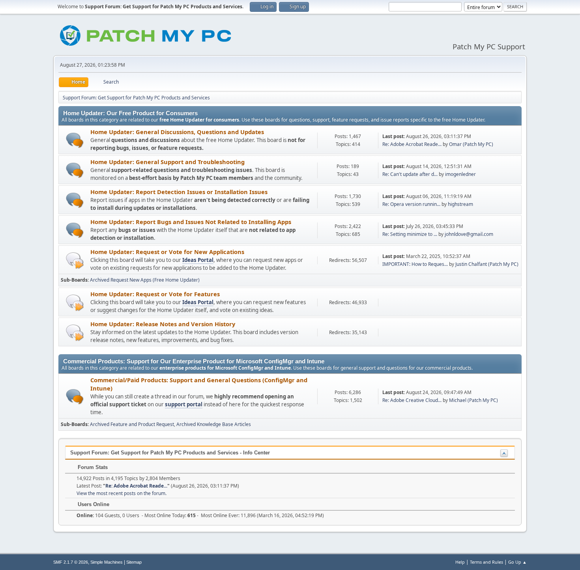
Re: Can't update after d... (410, 174)
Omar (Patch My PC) (471, 144)
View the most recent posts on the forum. (122, 493)
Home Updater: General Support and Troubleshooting (167, 162)
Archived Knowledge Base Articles (213, 424)
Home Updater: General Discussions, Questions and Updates (177, 132)
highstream (460, 204)
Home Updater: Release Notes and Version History (162, 324)
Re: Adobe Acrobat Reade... (412, 144)
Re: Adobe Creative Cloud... (412, 400)
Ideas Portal (197, 260)
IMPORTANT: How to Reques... (415, 264)
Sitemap (134, 562)
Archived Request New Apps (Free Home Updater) (145, 280)
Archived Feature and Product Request (132, 424)
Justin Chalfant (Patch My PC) (486, 264)
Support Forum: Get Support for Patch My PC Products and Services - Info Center (170, 453)
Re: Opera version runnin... (411, 204)
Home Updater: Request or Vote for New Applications (167, 252)
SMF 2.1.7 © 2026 (70, 562)
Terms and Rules (486, 562)
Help (460, 562)
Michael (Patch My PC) (473, 400)
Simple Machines (106, 562)
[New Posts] (75, 140)
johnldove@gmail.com (469, 234)
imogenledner (460, 174)
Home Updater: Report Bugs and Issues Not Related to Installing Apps (190, 222)
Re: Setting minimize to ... (409, 234)
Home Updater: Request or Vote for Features (155, 294)
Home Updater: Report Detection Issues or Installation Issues (179, 192)
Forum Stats (92, 467)
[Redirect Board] (75, 260)
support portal (183, 404)
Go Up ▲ (517, 562)
